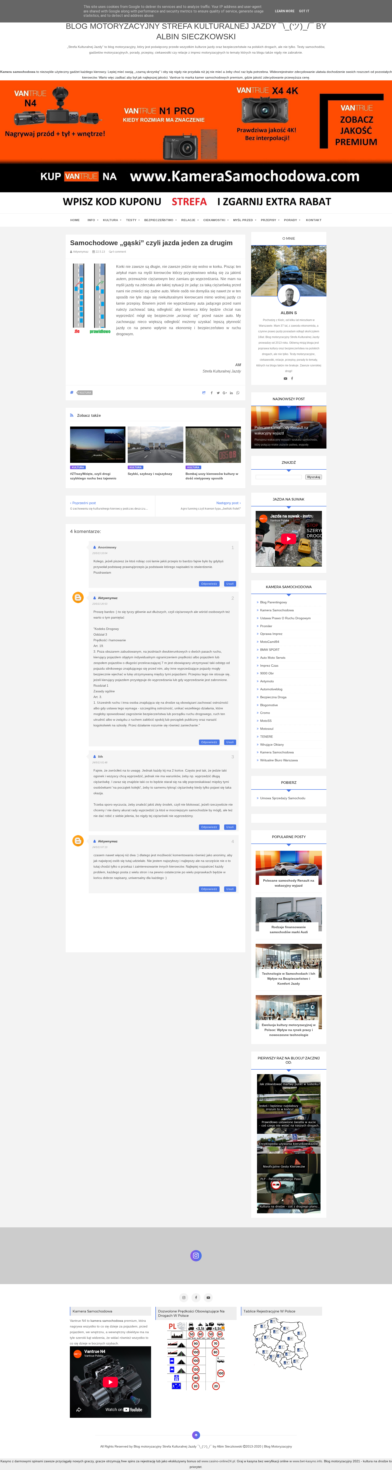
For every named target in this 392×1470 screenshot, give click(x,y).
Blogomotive (269, 705)
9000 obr (267, 673)
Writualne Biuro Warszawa (279, 760)
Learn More (284, 11)
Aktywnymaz (108, 598)
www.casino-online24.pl (218, 1461)
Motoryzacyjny (281, 1446)
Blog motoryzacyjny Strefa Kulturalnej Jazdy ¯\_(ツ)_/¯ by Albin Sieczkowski (196, 31)
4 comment (119, 251)
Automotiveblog (271, 689)
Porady (290, 220)
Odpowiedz (209, 583)
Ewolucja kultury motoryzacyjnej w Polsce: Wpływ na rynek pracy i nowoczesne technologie (289, 1030)
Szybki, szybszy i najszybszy (150, 474)
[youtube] (285, 378)
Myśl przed (243, 220)
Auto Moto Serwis (272, 657)
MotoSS (266, 721)
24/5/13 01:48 (99, 762)
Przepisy (268, 220)
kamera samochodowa (107, 1320)
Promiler (266, 626)
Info (91, 220)
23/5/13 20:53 (99, 603)
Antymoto (267, 681)
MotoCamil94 (269, 642)
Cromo (265, 713)
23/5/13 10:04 (99, 553)
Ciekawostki (214, 220)
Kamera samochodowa (277, 752)
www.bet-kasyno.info (307, 1461)
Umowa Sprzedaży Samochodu (282, 798)
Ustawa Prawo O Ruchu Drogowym (285, 618)
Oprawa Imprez (271, 634)
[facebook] (292, 378)
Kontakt (314, 220)
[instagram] (183, 1297)
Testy (131, 220)
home (75, 220)
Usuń (230, 583)
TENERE (266, 736)
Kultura (110, 220)
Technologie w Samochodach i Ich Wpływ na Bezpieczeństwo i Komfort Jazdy (288, 978)
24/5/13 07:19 (99, 847)
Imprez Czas (269, 665)
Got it (304, 11)
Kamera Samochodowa (277, 610)
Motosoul (266, 728)
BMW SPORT (270, 649)
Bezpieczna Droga (273, 697)
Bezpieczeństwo (158, 220)
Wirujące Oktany (272, 744)
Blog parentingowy (273, 602)
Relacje (188, 220)
